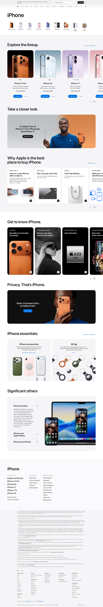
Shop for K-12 (61, 576)
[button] (64, 2)
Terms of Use (47, 605)
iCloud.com (33, 576)
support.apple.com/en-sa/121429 (57, 552)
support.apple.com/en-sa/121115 (24, 543)
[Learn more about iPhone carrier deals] (75, 185)
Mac (18, 576)
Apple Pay (19, 597)
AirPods (18, 584)
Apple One (33, 581)
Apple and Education (62, 575)
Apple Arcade (33, 586)
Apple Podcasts (34, 590)
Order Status (47, 580)
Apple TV (32, 583)
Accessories (19, 589)
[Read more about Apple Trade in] (20, 185)
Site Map (56, 605)
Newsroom (74, 585)
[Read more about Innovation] (20, 251)
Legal (52, 605)
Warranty (74, 590)
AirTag (18, 587)
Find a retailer (27, 601)
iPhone (18, 580)
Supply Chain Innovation (76, 580)
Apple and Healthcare (62, 581)
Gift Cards (19, 591)
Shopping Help (47, 582)
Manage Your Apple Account (36, 575)
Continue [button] (81, 2)
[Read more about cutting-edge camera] (48, 251)
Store (18, 575)
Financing (46, 578)
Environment (74, 576)
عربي (85, 605)
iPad (18, 578)
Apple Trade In (47, 576)
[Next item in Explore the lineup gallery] (94, 101)
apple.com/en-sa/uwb (40, 540)
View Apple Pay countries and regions (40, 561)
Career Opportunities (76, 588)
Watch (18, 582)
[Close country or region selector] (85, 2)
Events (73, 595)
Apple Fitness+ (34, 588)
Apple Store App (48, 575)
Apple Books (33, 592)
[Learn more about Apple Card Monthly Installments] (48, 185)
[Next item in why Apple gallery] (94, 207)
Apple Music (33, 585)
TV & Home (19, 585)
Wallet (18, 595)
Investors (74, 592)
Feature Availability (31, 564)
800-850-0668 (40, 601)
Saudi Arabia (80, 605)
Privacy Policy (41, 605)
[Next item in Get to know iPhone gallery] (94, 278)
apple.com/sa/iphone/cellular (30, 535)
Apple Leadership (75, 586)
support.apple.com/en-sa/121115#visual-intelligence (28, 550)
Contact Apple (75, 597)
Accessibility (74, 575)
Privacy (73, 578)
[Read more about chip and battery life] (75, 251)
